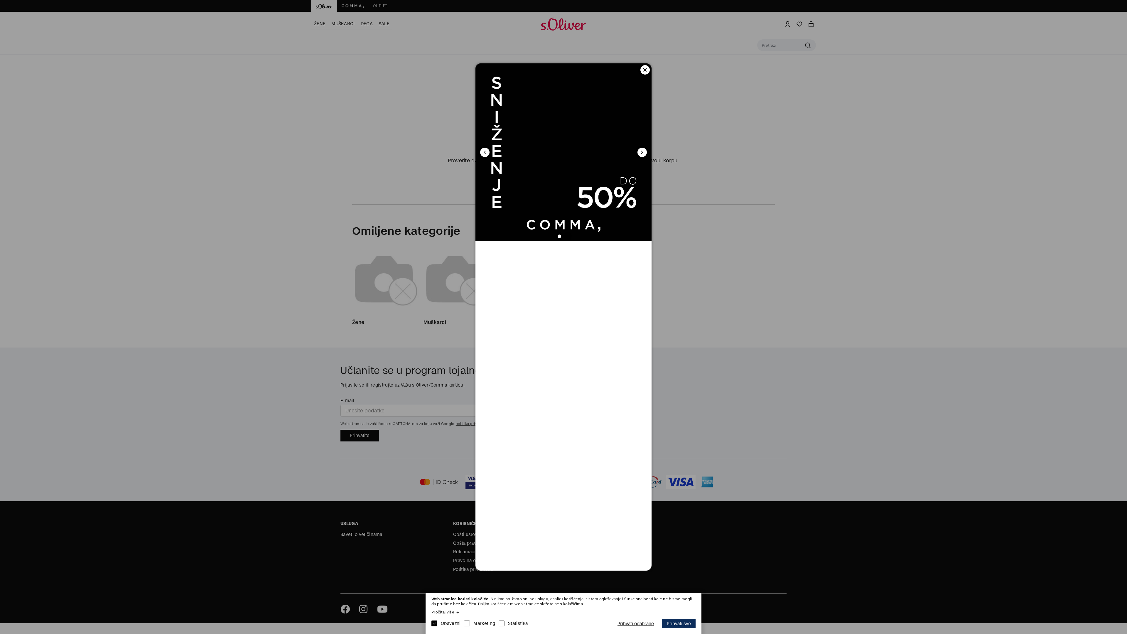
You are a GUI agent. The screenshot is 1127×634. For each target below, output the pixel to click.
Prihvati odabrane (636, 623)
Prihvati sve (679, 623)
